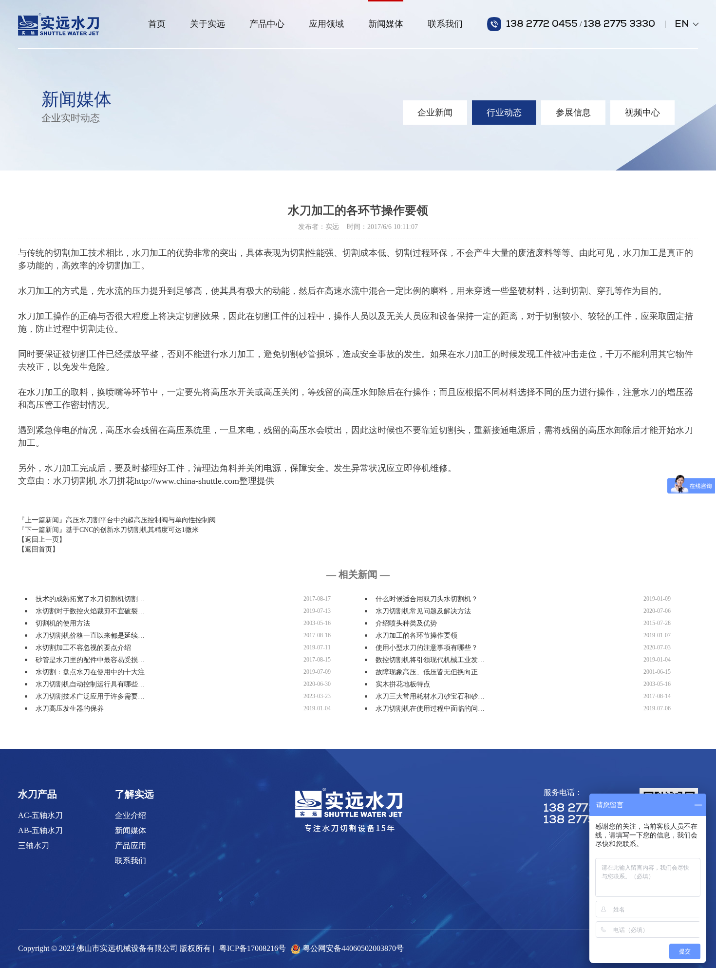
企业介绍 (130, 815)
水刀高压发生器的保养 (70, 708)
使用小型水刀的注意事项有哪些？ (427, 647)
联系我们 (445, 24)
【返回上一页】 (42, 539)
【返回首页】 (38, 549)
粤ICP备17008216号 (252, 948)
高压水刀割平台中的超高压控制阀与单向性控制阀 (141, 520)
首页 (157, 24)
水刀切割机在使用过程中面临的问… (430, 708)
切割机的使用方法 (63, 623)
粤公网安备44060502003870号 (353, 948)
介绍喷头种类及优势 (406, 623)
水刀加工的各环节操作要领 (416, 635)
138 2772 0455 (542, 24)
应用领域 (326, 24)
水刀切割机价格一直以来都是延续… (90, 635)
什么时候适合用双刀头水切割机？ (427, 599)
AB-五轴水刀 (40, 830)
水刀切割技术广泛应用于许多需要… (90, 696)
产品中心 (266, 24)
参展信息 (573, 112)
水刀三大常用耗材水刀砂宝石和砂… (430, 696)
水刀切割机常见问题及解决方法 (423, 611)
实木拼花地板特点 (403, 684)
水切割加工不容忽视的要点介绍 (83, 647)
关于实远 (207, 24)
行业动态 (504, 112)
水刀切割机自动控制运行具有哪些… (90, 684)
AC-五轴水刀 (40, 815)
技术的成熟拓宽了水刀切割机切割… (90, 599)
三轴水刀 (33, 845)
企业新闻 (434, 112)
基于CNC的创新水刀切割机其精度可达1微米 (132, 529)
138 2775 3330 (619, 24)
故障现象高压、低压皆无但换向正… (430, 672)
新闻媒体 (385, 24)
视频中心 (642, 112)
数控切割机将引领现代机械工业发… (430, 660)
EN (686, 24)
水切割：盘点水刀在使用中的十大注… (93, 672)
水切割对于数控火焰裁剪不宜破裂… (90, 611)
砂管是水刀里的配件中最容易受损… (90, 660)
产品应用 (130, 845)
